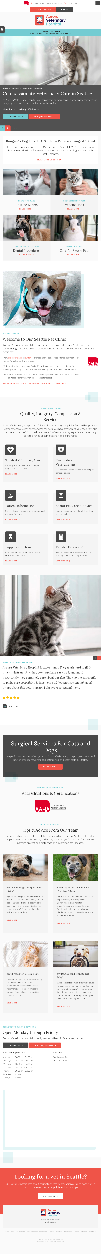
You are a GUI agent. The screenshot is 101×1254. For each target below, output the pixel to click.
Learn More (25, 209)
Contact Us (49, 1196)
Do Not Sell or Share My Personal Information (31, 1232)
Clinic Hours (51, 1222)
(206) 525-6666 (71, 3)
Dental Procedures (26, 251)
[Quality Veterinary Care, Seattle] (50, 60)
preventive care (15, 357)
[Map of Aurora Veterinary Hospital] (51, 1117)
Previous (2, 128)
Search (76, 1232)
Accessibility (68, 1232)
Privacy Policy (9, 1232)
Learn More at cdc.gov (49, 160)
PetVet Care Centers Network (54, 1242)
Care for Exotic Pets (74, 251)
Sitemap (84, 1232)
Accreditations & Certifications (46, 383)
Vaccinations (74, 205)
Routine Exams (27, 205)
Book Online (44, 10)
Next (8, 128)
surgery (28, 357)
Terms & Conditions (55, 1232)
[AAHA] (27, 3)
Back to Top (92, 1232)
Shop (65, 10)
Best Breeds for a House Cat (22, 973)
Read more (12, 920)
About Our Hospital (13, 383)
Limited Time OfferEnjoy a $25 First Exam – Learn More (49, 32)
